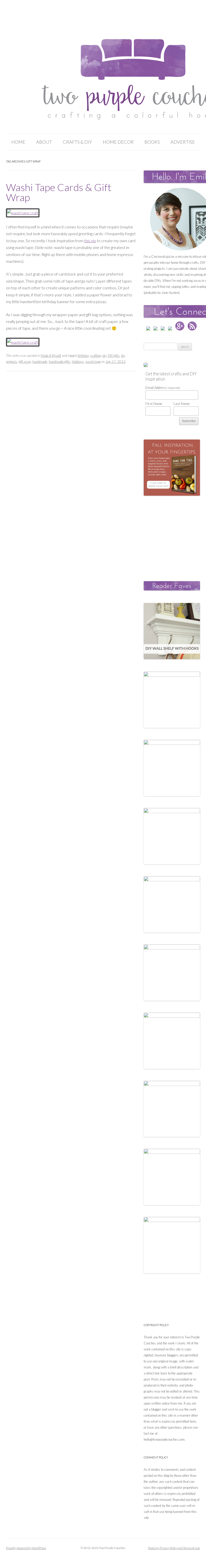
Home (18, 142)
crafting (95, 356)
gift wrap (25, 362)
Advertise (183, 142)
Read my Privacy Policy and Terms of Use (174, 1548)
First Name (153, 403)
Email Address (162, 387)
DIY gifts (114, 356)
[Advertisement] (175, 533)
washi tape (93, 362)
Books (152, 142)
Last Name (182, 403)
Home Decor (118, 142)
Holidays (78, 362)
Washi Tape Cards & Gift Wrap (59, 192)
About (44, 142)
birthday (83, 356)
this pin (90, 240)
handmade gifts (59, 362)
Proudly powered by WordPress (26, 1548)
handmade (39, 362)
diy (104, 356)
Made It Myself (51, 356)
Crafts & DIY (77, 142)
